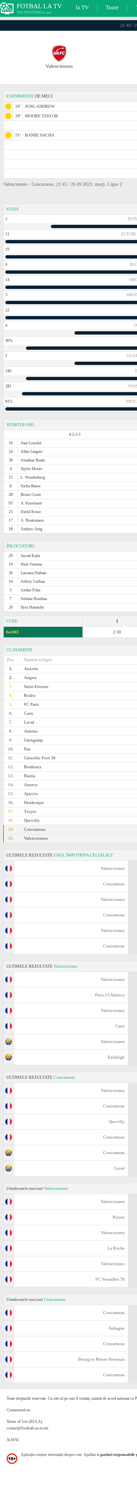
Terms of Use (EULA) (24, 1421)
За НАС (13, 1439)
